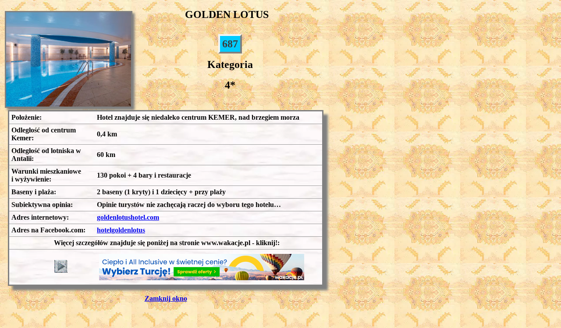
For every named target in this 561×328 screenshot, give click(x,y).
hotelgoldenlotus (121, 230)
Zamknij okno (166, 298)
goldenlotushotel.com (128, 217)
